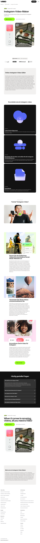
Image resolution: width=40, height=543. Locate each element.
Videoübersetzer (3, 507)
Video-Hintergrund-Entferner (25, 506)
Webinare (2, 521)
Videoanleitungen (3, 523)
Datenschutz (22, 513)
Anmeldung (34, 1)
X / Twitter (22, 528)
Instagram (22, 530)
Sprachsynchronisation (24, 507)
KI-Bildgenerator (23, 493)
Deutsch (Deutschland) (4, 540)
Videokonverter (3, 504)
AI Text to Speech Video (24, 504)
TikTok (21, 532)
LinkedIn (21, 526)
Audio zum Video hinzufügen (5, 491)
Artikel (2, 519)
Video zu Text (3, 506)
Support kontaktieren (23, 519)
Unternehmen (3, 513)
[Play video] (20, 214)
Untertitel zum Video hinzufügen (6, 500)
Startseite (2, 4)
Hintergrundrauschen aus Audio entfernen (27, 500)
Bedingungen (22, 515)
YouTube (21, 525)
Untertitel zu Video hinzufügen (5, 493)
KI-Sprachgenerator (23, 497)
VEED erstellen (7, 4)
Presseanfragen (22, 520)
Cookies (21, 517)
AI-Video (21, 495)
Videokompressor (3, 502)
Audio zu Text (3, 497)
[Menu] (38, 2)
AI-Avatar (21, 491)
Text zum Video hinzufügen (5, 495)
